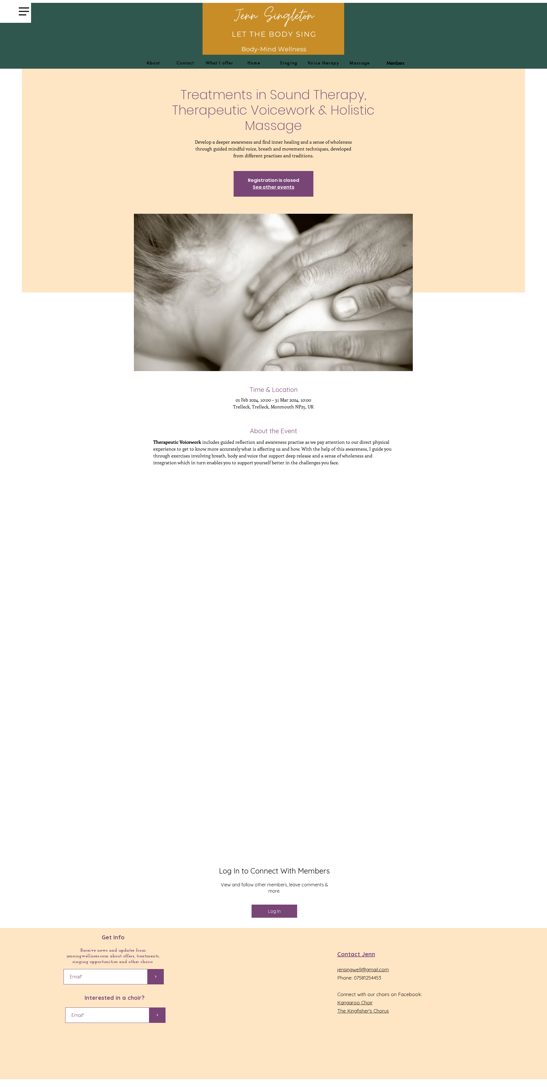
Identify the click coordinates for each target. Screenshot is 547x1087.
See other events (273, 187)
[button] (24, 11)
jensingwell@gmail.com (363, 969)
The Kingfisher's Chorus (363, 1011)
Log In (274, 911)
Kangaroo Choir (355, 1002)
